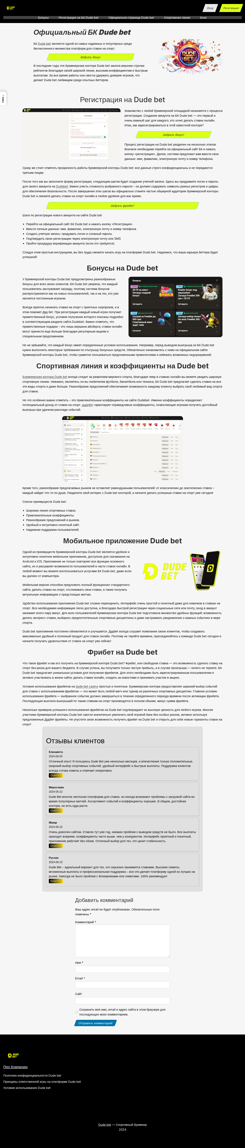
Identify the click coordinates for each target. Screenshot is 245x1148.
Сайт (78, 994)
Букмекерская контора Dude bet (44, 377)
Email (80, 978)
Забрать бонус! (173, 135)
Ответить (55, 775)
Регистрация (231, 8)
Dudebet (62, 186)
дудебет (87, 405)
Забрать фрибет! (123, 205)
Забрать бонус (90, 57)
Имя (79, 962)
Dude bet (44, 43)
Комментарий (85, 922)
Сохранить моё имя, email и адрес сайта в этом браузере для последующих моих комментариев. (122, 1012)
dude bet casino (87, 686)
